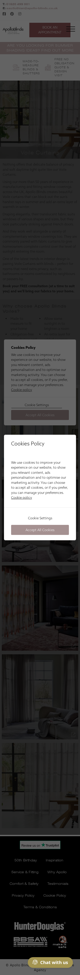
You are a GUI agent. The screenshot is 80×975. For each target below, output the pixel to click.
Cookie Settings (40, 518)
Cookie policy (21, 497)
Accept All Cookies (40, 530)
